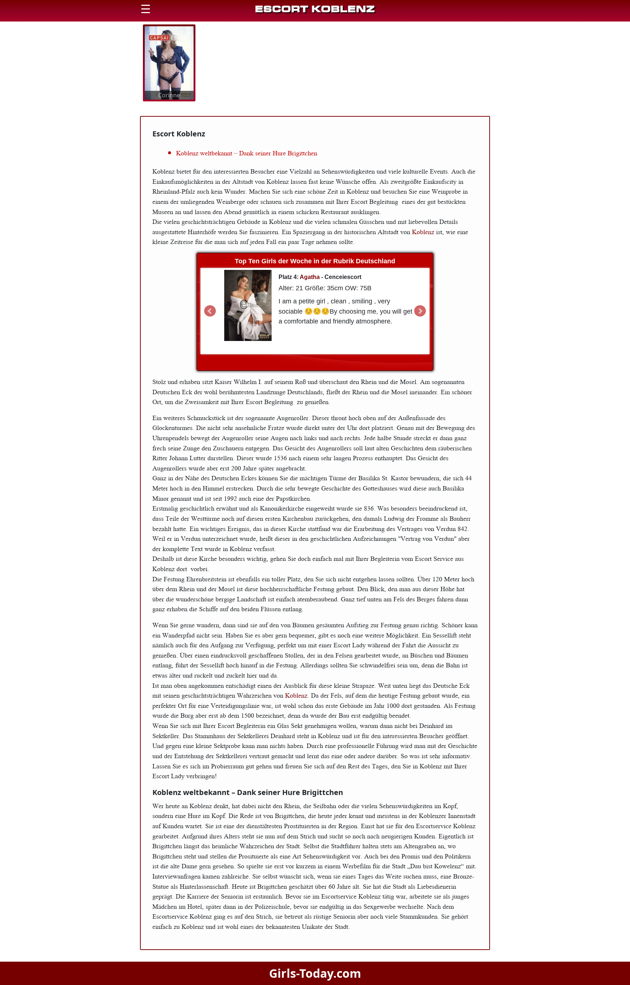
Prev (210, 311)
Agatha (310, 277)
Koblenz (424, 231)
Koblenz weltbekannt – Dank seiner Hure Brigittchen (246, 153)
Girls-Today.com (315, 973)
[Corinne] (169, 62)
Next (420, 311)
